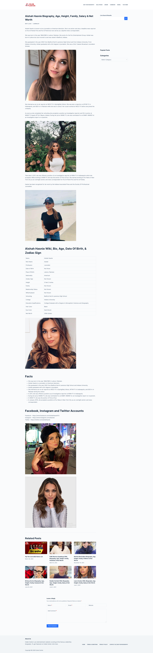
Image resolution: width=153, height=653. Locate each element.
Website (91, 605)
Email (70, 605)
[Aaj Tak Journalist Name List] (36, 548)
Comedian (112, 4)
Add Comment (52, 611)
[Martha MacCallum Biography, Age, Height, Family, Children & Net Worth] (85, 548)
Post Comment (52, 626)
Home (83, 644)
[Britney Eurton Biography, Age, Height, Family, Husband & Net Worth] (36, 572)
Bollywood (99, 4)
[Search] (125, 18)
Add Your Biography (88, 4)
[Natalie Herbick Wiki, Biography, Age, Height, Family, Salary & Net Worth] (61, 572)
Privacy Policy (104, 644)
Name (50, 605)
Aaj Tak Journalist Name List (34, 556)
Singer (106, 4)
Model (119, 4)
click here (55, 644)
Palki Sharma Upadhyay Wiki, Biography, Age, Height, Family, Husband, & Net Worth (59, 558)
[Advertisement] (114, 35)
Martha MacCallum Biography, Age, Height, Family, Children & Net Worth (85, 558)
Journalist (36, 23)
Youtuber (125, 4)
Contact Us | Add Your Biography (119, 644)
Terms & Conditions (92, 644)
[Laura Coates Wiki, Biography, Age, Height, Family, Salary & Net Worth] (85, 572)
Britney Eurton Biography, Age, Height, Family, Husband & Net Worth (34, 583)
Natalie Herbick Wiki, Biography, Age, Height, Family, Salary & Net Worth (60, 583)
